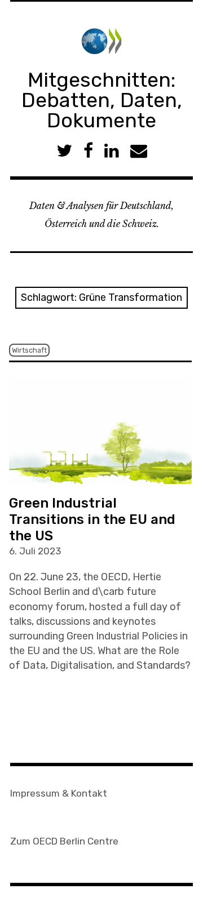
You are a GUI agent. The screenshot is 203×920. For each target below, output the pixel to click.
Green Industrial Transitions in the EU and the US (92, 519)
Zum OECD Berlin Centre (64, 841)
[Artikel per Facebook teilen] (88, 150)
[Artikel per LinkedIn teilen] (111, 150)
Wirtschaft (29, 350)
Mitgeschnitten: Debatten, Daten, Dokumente (101, 100)
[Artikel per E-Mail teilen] (138, 150)
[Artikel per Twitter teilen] (64, 150)
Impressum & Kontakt (58, 793)
